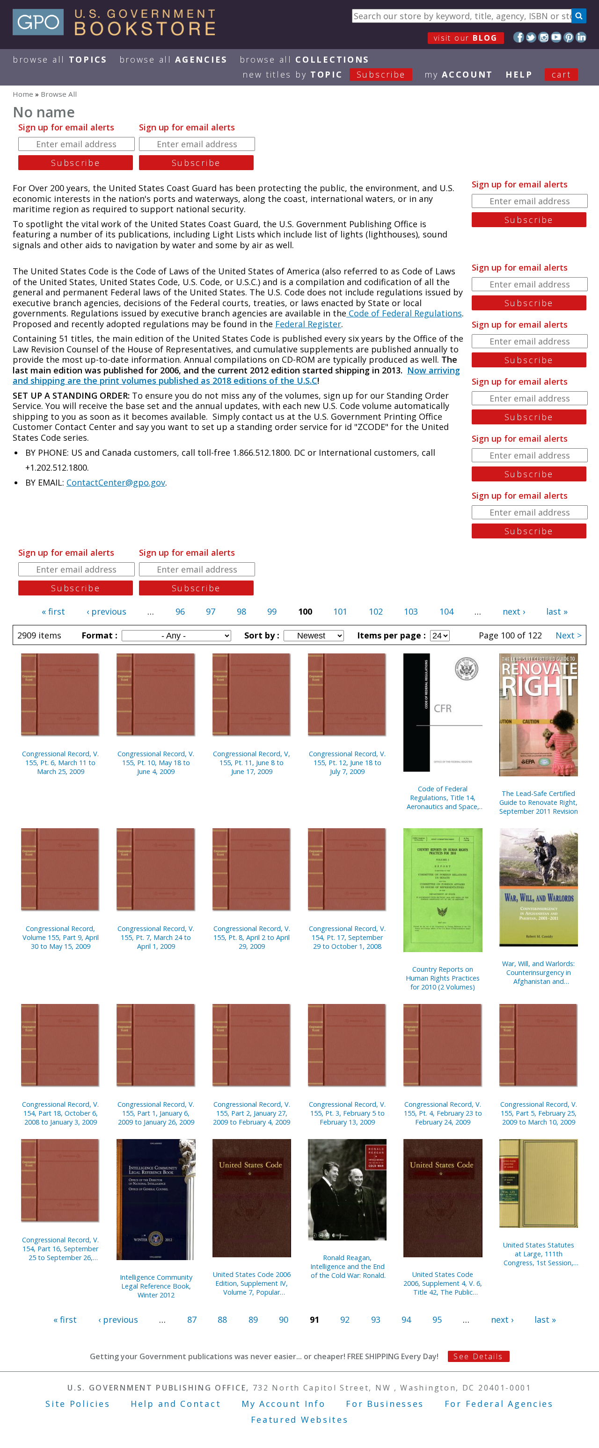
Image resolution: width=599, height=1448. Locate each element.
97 (210, 611)
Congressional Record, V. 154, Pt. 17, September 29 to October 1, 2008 (347, 937)
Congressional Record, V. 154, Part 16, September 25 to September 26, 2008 (60, 1248)
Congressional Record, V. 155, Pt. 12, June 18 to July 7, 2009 (347, 762)
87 (192, 1319)
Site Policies (77, 1403)
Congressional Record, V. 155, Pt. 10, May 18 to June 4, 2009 (155, 762)
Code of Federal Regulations (404, 313)
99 (272, 611)
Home (23, 94)
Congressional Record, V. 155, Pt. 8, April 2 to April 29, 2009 (251, 937)
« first (53, 611)
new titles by (324, 74)
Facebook (518, 37)
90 (283, 1319)
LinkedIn (581, 37)
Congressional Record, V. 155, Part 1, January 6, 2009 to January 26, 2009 (155, 1113)
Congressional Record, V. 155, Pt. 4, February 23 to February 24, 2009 (443, 1113)
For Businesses (385, 1403)
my (458, 74)
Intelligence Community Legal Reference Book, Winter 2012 (156, 1286)
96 (180, 611)
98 (241, 611)
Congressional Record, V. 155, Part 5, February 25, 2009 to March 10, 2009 (538, 1113)
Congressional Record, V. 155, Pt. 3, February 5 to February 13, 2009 (347, 1113)
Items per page (390, 635)
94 (406, 1319)
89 (253, 1319)
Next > (568, 635)
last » (557, 611)
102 (376, 611)
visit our (466, 38)
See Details (478, 1356)
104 (446, 611)
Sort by (260, 635)
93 (375, 1319)
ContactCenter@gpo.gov (115, 482)
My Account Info (283, 1403)
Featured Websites (300, 1419)
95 (437, 1319)
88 (222, 1319)
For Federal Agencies (499, 1403)
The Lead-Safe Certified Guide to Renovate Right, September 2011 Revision (538, 802)
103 (411, 611)
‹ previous (106, 611)
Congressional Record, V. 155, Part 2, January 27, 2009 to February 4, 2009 (251, 1113)
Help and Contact (176, 1403)
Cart (561, 74)
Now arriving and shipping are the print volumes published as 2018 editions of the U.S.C (236, 376)
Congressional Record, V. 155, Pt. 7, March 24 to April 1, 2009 (155, 937)
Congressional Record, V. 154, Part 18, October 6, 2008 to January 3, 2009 (60, 1113)
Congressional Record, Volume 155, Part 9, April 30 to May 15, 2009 (60, 937)
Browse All (60, 59)
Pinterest (568, 37)
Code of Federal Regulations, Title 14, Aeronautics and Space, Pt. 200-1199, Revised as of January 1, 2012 (443, 797)
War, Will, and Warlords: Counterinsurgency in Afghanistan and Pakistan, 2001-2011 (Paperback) (538, 972)
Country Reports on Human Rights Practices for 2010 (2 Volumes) (443, 978)
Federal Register (308, 324)
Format (98, 635)
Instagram (543, 37)
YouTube (556, 37)
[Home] (118, 32)
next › (514, 611)
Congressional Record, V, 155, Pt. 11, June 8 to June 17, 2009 (251, 762)
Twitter (531, 37)
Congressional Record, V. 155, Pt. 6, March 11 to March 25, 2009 (60, 762)
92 (345, 1319)
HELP (519, 74)
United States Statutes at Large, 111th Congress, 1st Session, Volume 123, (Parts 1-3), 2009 (538, 1253)
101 (340, 611)
